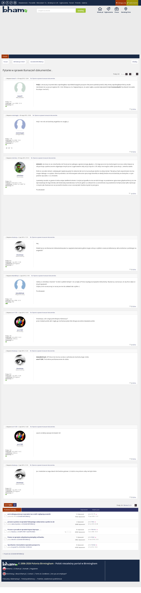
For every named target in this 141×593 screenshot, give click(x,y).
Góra (134, 109)
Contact (30, 574)
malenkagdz (15, 115)
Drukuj (134, 62)
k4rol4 (13, 539)
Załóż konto (133, 3)
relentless (14, 158)
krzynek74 (14, 547)
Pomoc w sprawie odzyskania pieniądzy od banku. (26, 537)
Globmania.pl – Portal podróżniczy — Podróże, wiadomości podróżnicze (36, 579)
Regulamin (34, 569)
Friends (78, 3)
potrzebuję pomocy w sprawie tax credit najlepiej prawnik (29, 514)
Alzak (92, 537)
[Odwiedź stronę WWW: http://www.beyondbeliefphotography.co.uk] (7, 148)
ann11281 (15, 312)
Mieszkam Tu (41, 3)
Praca (117, 12)
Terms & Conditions (42, 574)
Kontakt (26, 569)
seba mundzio (15, 524)
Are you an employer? (59, 574)
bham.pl (100, 12)
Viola (92, 522)
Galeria (84, 3)
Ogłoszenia (63, 3)
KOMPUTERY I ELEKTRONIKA (26, 532)
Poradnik (32, 3)
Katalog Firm (126, 12)
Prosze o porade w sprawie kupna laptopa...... (24, 530)
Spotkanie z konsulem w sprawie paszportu (24, 545)
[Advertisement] (71, 32)
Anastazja (14, 237)
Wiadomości (23, 3)
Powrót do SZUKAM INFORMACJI (14, 554)
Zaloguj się (121, 3)
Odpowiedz (7, 504)
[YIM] (12, 148)
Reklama (9, 569)
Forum (71, 3)
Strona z (126, 74)
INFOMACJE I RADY (19, 62)
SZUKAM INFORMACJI (36, 62)
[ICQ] (9, 148)
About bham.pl (21, 574)
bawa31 (14, 78)
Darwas (93, 545)
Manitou (14, 532)
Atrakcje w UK (53, 3)
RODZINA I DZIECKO (25, 547)
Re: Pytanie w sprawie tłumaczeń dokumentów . (43, 78)
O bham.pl (17, 569)
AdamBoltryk (15, 275)
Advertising (10, 574)
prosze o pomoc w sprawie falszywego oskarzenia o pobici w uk (31, 522)
